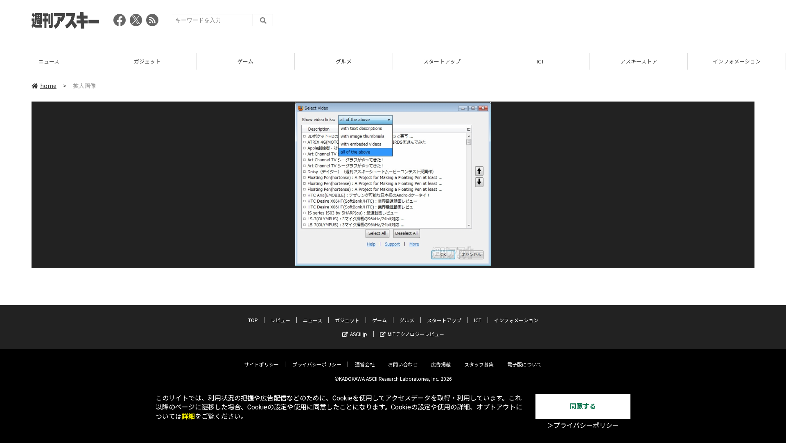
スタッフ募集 (479, 364)
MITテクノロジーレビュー (416, 333)
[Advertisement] (605, 22)
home (48, 85)
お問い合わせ (403, 364)
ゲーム (245, 61)
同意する (583, 406)
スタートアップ (442, 61)
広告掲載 (441, 364)
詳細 (188, 416)
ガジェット (147, 61)
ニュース (48, 61)
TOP (253, 319)
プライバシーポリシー (316, 364)
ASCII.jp (358, 333)
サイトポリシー (261, 364)
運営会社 (365, 364)
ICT (540, 61)
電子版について (524, 364)
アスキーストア (638, 61)
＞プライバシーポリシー (583, 425)
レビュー (280, 319)
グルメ (344, 61)
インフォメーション (737, 61)
